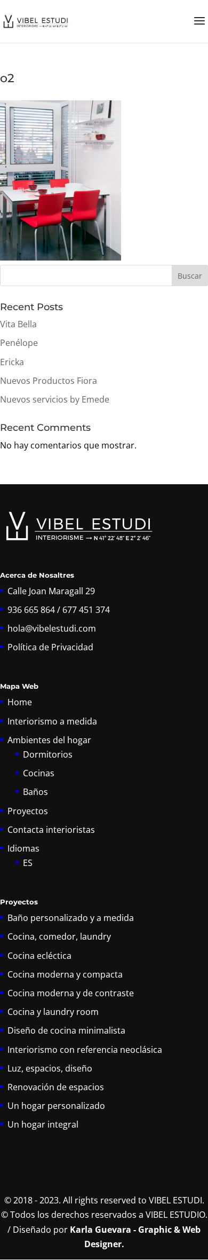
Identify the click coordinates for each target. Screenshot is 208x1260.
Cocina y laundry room (53, 1012)
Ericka (12, 362)
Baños (35, 792)
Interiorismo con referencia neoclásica (84, 1050)
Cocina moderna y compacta (65, 974)
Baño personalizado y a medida (70, 918)
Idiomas (23, 848)
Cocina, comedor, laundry (59, 936)
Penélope (19, 343)
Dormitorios (48, 754)
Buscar (190, 276)
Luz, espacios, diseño (49, 1068)
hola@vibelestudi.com (51, 628)
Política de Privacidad (50, 647)
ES (28, 863)
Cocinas (38, 773)
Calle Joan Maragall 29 (51, 591)
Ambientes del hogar (49, 740)
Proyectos (27, 811)
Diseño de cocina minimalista (66, 1030)
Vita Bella (18, 324)
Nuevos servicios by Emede (54, 399)
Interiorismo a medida (52, 721)
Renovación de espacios (55, 1087)
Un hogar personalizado (56, 1106)
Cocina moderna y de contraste (70, 993)
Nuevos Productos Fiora (48, 381)
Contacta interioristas (51, 830)
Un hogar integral (42, 1124)
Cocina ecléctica (39, 956)
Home (19, 702)
